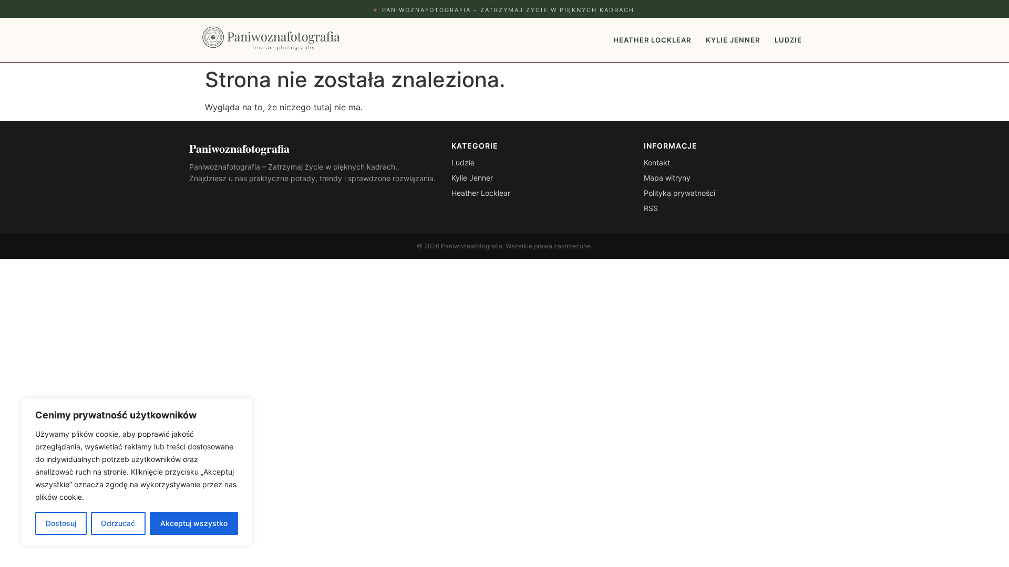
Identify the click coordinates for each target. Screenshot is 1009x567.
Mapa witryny (667, 177)
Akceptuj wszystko (194, 523)
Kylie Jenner (733, 40)
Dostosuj (61, 523)
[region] (136, 472)
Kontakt (657, 162)
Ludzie (788, 40)
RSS (651, 208)
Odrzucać (118, 523)
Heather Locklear (652, 40)
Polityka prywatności (679, 192)
